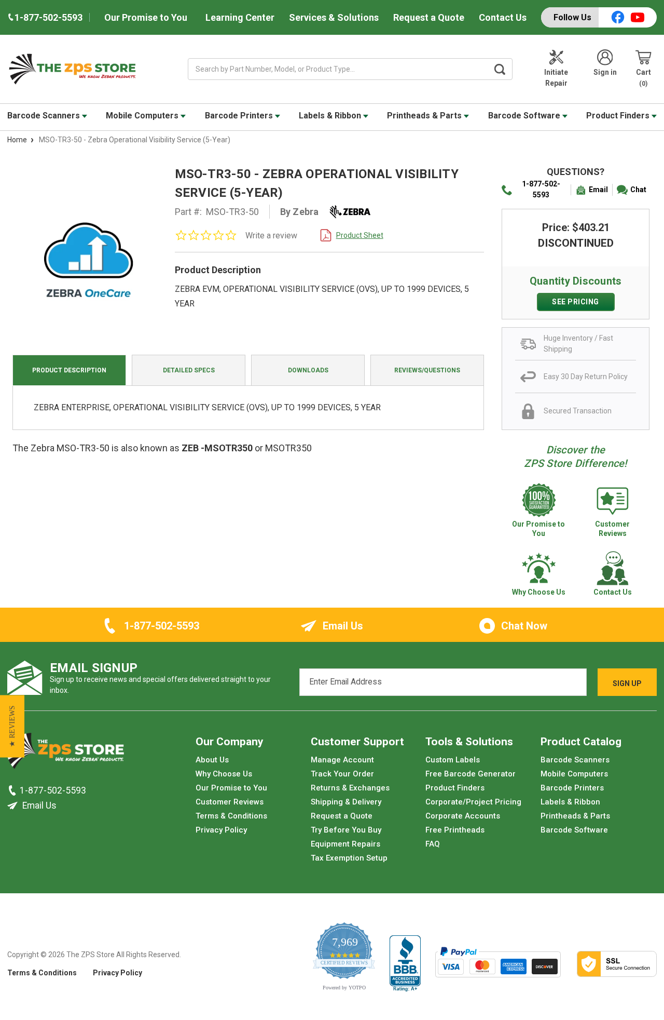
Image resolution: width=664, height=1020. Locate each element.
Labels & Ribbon (331, 115)
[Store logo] (65, 753)
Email (598, 189)
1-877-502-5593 (541, 189)
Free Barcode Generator (470, 774)
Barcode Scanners (44, 115)
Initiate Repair (556, 77)
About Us (212, 759)
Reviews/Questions (427, 370)
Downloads (308, 370)
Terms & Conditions (231, 816)
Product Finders (619, 115)
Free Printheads (455, 830)
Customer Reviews (230, 802)
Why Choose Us (224, 774)
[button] (12, 726)
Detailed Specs (189, 370)
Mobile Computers (143, 115)
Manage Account (342, 759)
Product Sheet (359, 235)
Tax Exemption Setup (349, 858)
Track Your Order (342, 774)
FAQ (432, 844)
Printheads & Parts (425, 115)
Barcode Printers (240, 115)
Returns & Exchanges (350, 788)
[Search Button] (500, 69)
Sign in (605, 72)
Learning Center (239, 17)
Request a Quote (428, 17)
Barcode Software (525, 115)
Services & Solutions (334, 17)
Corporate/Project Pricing (473, 802)
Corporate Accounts (462, 816)
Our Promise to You (145, 17)
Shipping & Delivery (346, 802)
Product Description (69, 370)
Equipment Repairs (345, 844)
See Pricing (575, 302)
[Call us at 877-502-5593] (13, 790)
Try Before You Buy (346, 830)
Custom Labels (452, 759)
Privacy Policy (221, 830)
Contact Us (503, 17)
